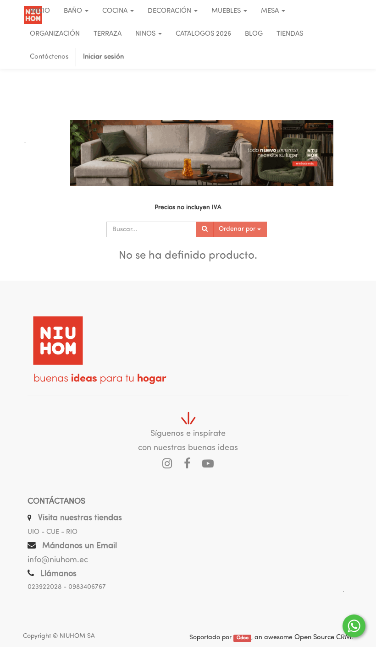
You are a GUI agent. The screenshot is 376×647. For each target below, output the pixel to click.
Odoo (243, 638)
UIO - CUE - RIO (52, 532)
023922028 (44, 587)
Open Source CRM (322, 637)
